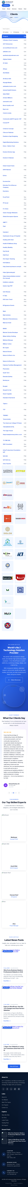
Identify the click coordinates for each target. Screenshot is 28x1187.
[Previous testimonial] (9, 782)
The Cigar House (8, 430)
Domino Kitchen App (9, 152)
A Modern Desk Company (10, 40)
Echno (5, 175)
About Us (4, 1086)
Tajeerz (5, 403)
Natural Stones (7, 351)
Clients (20, 9)
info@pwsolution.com (12, 1161)
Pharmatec (6, 369)
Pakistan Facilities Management (12, 365)
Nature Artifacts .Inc (9, 355)
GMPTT (5, 222)
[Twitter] (7, 1078)
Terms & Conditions (18, 1172)
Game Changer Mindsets (10, 212)
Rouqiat (5, 386)
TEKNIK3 (5, 415)
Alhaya (5, 69)
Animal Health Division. (9, 90)
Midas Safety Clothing (9, 336)
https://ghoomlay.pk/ (9, 272)
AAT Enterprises (8, 44)
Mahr (4, 311)
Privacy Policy (9, 1172)
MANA (5, 328)
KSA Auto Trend (7, 299)
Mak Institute (7, 315)
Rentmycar (6, 380)
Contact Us (6, 5)
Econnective (6, 181)
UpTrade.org (6, 460)
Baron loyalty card (8, 105)
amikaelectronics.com (9, 86)
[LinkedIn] (11, 1078)
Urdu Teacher (7, 463)
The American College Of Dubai (12, 423)
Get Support (5, 1114)
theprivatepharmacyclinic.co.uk (12, 434)
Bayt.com (5, 109)
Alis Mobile (6, 73)
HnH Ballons (6, 262)
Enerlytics (6, 191)
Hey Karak (6, 251)
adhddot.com (7, 51)
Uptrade (5, 456)
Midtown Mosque (8, 340)
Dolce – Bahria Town (9, 146)
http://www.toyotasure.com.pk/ (12, 266)
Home (3, 9)
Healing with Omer (8, 239)
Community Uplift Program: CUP (12, 119)
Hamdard (5, 232)
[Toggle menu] (13, 5)
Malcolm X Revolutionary (10, 319)
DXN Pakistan (7, 169)
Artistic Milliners (7, 97)
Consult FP (6, 122)
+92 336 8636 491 (11, 1163)
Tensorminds (7, 419)
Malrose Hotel (7, 322)
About (8, 9)
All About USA (7, 78)
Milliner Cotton (7, 344)
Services (14, 9)
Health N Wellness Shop (10, 243)
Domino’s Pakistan (8, 158)
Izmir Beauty (6, 292)
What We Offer (5, 1104)
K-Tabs (5, 295)
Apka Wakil (6, 94)
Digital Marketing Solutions (11, 142)
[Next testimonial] (18, 782)
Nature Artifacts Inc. (9, 361)
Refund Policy (14, 1174)
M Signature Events (8, 305)
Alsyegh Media (7, 82)
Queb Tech (6, 372)
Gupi (4, 226)
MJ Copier (6, 347)
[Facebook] (3, 1078)
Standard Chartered (9, 397)
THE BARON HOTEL (8, 427)
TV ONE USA (6, 440)
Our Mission (5, 1089)
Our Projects (5, 1094)
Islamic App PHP (7, 286)
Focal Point (6, 197)
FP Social (5, 203)
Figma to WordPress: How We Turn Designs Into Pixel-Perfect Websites (14, 997)
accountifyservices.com (10, 48)
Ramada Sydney (7, 376)
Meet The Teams (6, 1091)
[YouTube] (18, 1078)
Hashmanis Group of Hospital (11, 236)
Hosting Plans (5, 1112)
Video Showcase (15, 680)
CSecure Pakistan (8, 132)
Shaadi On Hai (7, 390)
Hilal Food (6, 255)
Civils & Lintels (7, 113)
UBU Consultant (7, 444)
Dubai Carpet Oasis (8, 166)
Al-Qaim (5, 63)
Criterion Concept (8, 128)
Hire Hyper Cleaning (9, 259)
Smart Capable (7, 394)
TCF (4, 409)
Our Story (4, 1106)
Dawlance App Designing (10, 136)
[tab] (14, 782)
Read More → (7, 970)
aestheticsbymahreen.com (11, 55)
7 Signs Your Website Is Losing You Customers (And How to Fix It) (14, 1037)
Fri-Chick (5, 209)
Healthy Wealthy (8, 247)
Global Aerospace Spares (10, 216)
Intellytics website (8, 282)
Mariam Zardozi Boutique (10, 332)
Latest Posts (5, 1109)
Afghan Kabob (7, 59)
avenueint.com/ (7, 101)
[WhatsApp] (15, 1078)
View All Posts (14, 1055)
